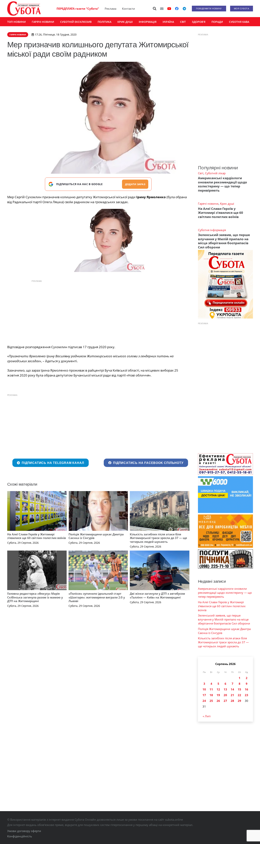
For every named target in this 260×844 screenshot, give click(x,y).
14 (232, 689)
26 (218, 701)
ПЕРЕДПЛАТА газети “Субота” (78, 8)
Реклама (110, 8)
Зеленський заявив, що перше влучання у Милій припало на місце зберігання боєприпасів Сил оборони (224, 241)
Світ (200, 173)
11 (211, 689)
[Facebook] (176, 8)
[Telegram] (184, 8)
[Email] (161, 8)
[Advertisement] (98, 311)
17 (204, 695)
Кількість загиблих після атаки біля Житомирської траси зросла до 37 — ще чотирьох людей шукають (158, 538)
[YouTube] (169, 8)
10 (204, 689)
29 (239, 701)
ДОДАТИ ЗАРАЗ (135, 184)
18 (211, 695)
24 (204, 701)
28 (232, 701)
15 (239, 689)
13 (225, 689)
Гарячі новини (208, 203)
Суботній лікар (215, 173)
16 (246, 689)
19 (218, 695)
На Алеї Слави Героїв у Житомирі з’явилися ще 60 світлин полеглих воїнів (36, 536)
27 (225, 701)
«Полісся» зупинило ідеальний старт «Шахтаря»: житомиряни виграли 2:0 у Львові (97, 597)
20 (225, 695)
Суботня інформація (212, 230)
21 (232, 695)
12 (218, 689)
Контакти (128, 8)
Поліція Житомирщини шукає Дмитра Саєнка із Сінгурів (96, 536)
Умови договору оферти (24, 831)
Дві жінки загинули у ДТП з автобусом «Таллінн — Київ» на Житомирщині (157, 595)
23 (246, 695)
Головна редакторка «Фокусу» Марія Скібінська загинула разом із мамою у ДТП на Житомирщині (35, 597)
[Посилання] (24, 8)
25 (211, 701)
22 (239, 695)
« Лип (207, 716)
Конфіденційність (19, 836)
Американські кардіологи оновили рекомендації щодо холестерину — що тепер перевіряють (222, 184)
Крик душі (227, 203)
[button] (154, 8)
